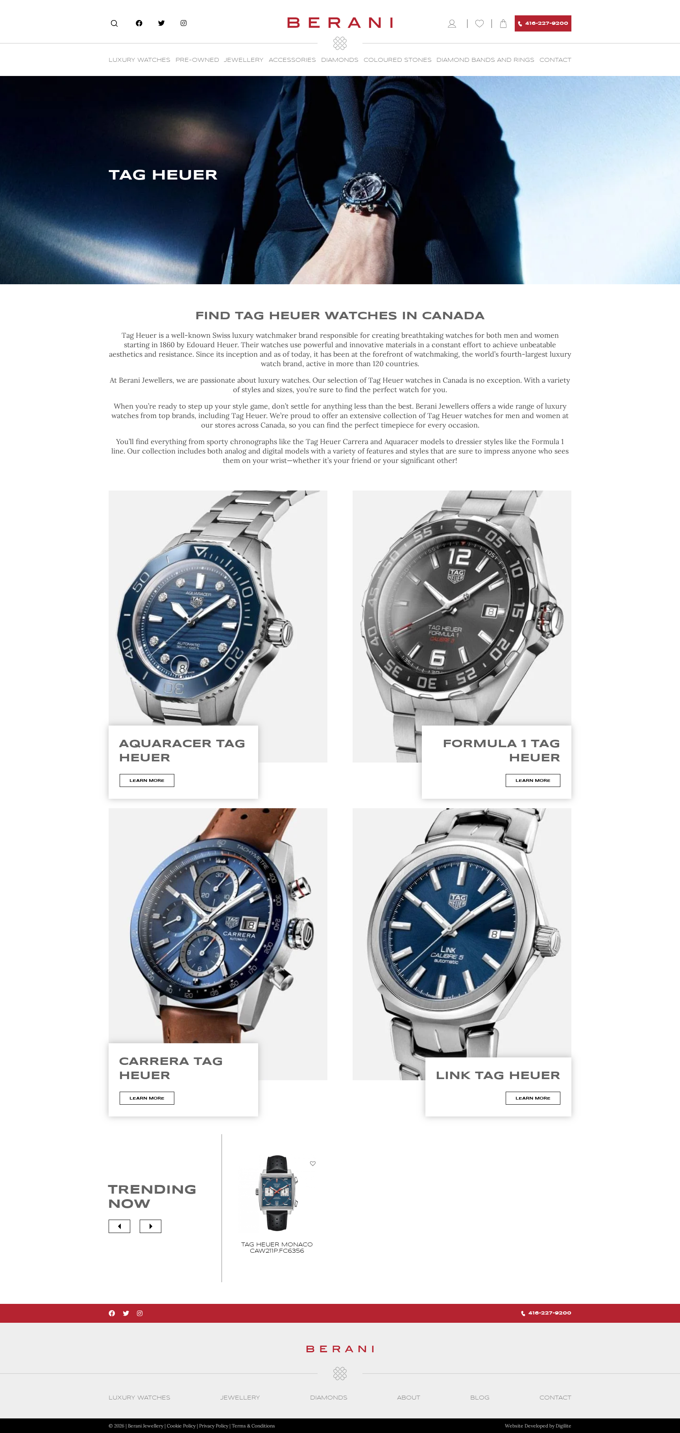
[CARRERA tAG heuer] (218, 944)
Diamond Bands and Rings (485, 60)
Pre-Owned (197, 60)
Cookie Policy (181, 1426)
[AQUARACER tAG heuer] (218, 627)
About (408, 1398)
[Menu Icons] (453, 23)
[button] (312, 1163)
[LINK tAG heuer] (462, 944)
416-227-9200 (546, 23)
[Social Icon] (139, 23)
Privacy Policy (213, 1426)
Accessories (292, 60)
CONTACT (555, 60)
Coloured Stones (398, 60)
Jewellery (244, 60)
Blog (480, 1398)
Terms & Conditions (253, 1426)
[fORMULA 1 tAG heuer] (462, 627)
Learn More (146, 781)
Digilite (563, 1426)
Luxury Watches (139, 60)
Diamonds (339, 60)
